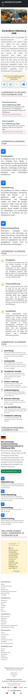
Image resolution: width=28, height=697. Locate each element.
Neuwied (3, 638)
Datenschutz (14, 673)
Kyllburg (3, 656)
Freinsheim (4, 659)
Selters (3, 650)
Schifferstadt (4, 658)
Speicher (3, 620)
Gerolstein (4, 622)
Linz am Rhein (5, 634)
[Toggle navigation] (3, 5)
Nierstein (3, 624)
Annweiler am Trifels (6, 640)
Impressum (14, 674)
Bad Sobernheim (5, 652)
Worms (3, 649)
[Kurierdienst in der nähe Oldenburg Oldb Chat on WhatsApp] (21, 693)
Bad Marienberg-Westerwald (9, 625)
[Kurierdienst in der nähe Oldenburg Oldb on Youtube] (7, 693)
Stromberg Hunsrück (7, 643)
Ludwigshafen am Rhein (7, 627)
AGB (14, 676)
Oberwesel (4, 618)
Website (12, 368)
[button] (4, 84)
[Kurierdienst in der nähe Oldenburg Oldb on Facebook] (14, 693)
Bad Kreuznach (5, 616)
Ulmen (3, 632)
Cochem (3, 636)
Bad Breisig (4, 654)
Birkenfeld (4, 641)
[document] (14, 50)
